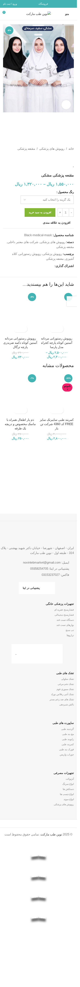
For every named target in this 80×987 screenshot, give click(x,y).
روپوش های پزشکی (51, 148)
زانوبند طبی (68, 739)
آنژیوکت (70, 778)
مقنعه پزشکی (26, 148)
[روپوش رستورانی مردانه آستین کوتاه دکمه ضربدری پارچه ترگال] (20, 312)
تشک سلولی (67, 679)
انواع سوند (69, 799)
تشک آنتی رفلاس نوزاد (62, 694)
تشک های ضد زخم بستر (62, 699)
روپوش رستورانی (30, 254)
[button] (23, 410)
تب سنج (70, 630)
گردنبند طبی (67, 729)
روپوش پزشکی (52, 254)
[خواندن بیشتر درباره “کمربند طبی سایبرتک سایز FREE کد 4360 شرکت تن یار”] (60, 410)
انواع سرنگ (68, 784)
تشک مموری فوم (65, 689)
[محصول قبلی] (71, 157)
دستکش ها (68, 789)
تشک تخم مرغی (66, 684)
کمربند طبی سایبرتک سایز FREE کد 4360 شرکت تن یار (57, 424)
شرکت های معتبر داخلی (22, 242)
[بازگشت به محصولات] (66, 157)
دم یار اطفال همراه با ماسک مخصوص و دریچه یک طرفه (20, 424)
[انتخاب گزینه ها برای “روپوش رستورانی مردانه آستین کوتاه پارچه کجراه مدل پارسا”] (60, 328)
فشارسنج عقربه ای (64, 609)
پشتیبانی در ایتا (31, 588)
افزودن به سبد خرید (40, 212)
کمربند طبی (68, 744)
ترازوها (70, 635)
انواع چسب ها (67, 794)
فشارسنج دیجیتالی (64, 614)
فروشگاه (43, 3)
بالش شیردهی (66, 704)
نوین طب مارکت (51, 834)
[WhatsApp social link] (66, 4)
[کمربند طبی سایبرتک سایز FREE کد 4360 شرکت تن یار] (57, 394)
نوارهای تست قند (65, 625)
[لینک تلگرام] (60, 4)
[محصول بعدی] (61, 157)
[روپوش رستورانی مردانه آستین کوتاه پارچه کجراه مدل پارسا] (57, 312)
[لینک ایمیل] (71, 4)
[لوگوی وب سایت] (38, 13)
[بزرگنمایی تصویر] (66, 104)
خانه (71, 148)
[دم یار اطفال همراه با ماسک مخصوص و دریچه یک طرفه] (20, 394)
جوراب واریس (67, 754)
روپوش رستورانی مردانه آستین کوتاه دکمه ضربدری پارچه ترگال (20, 343)
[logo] (38, 944)
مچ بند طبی (68, 734)
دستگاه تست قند (65, 620)
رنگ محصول (66, 192)
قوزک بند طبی (66, 749)
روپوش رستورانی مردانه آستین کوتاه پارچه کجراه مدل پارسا (56, 343)
